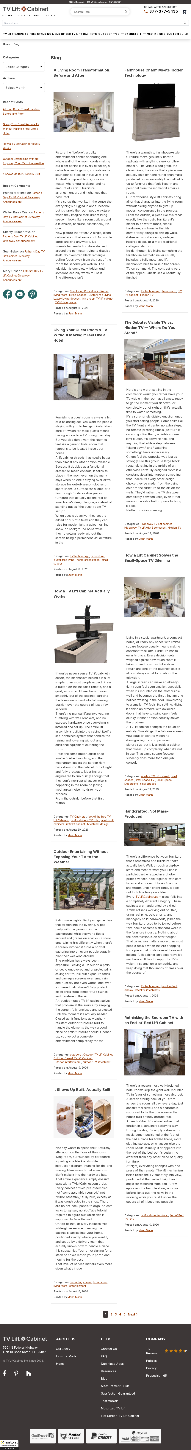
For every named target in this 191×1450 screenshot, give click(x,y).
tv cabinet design (98, 824)
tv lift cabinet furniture (154, 1215)
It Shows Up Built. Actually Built (82, 1089)
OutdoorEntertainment (67, 1062)
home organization (88, 559)
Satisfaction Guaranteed (118, 1393)
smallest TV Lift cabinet (155, 776)
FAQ (104, 1356)
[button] (9, 1445)
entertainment (77, 1285)
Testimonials (109, 1401)
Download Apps (112, 1364)
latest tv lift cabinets (147, 990)
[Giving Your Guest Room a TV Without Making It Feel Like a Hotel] (84, 377)
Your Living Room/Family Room (89, 291)
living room (61, 294)
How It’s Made (66, 1356)
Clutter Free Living (100, 294)
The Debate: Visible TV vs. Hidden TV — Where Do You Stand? (149, 327)
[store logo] (29, 9)
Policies (151, 1361)
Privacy (151, 1368)
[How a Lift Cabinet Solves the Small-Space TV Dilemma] (154, 597)
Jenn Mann (75, 313)
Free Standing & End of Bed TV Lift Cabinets (63, 33)
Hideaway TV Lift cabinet (157, 523)
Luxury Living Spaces (67, 298)
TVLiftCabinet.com (148, 897)
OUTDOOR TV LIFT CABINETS (118, 33)
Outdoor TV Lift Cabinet (98, 1054)
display (129, 990)
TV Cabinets (78, 816)
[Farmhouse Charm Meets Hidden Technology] (154, 112)
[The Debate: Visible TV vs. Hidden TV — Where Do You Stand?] (154, 359)
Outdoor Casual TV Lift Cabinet (73, 1058)
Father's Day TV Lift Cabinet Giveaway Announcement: (22, 197)
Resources (108, 1371)
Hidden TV (147, 294)
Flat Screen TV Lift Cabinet (120, 1416)
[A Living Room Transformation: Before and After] (84, 112)
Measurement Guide (115, 1386)
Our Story (63, 1349)
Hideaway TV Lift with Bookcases (145, 527)
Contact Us (109, 1349)
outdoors (76, 1054)
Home (6, 44)
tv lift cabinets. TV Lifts (85, 820)
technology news (81, 1282)
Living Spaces (78, 294)
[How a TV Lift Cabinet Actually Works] (84, 633)
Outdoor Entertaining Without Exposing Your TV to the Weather (81, 856)
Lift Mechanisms (152, 33)
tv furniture (98, 556)
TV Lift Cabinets (15, 33)
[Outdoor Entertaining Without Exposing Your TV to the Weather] (84, 889)
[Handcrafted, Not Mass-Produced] (154, 834)
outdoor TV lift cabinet (96, 1062)
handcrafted (169, 986)
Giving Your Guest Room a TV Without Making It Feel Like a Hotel (80, 335)
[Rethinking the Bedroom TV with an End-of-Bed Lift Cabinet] (154, 1052)
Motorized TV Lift (113, 1408)
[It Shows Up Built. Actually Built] (84, 1117)
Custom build (177, 33)
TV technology (79, 556)
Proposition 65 (156, 1375)
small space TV (145, 779)
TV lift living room (65, 302)
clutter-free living (64, 559)
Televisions (169, 291)
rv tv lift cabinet (76, 824)
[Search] (126, 11)
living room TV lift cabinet (97, 298)
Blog (104, 1378)
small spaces (148, 783)
